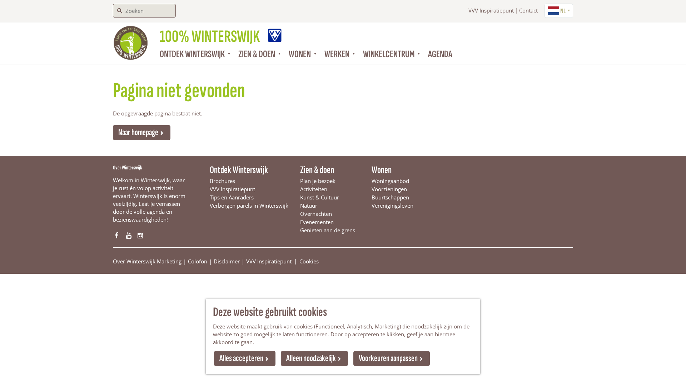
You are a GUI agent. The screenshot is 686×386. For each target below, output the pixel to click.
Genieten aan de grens (327, 230)
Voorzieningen (389, 189)
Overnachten (316, 213)
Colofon (197, 261)
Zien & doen (317, 170)
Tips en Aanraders (232, 197)
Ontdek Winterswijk (239, 170)
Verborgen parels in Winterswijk (249, 205)
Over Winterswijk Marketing (147, 261)
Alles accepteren (241, 358)
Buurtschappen (390, 197)
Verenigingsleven (392, 205)
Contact (528, 10)
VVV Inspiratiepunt (491, 10)
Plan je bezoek (317, 180)
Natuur (308, 205)
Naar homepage (138, 132)
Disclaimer (227, 261)
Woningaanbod (390, 180)
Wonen (382, 170)
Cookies (309, 261)
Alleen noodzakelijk (311, 358)
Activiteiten (313, 189)
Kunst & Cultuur (319, 197)
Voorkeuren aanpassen (388, 358)
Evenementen (317, 222)
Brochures (222, 180)
